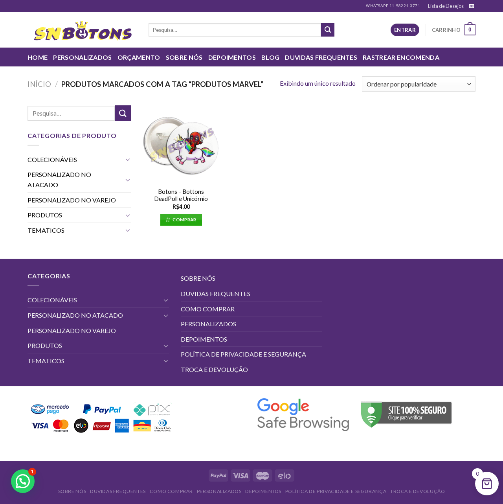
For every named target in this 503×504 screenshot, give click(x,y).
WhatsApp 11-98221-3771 (393, 6)
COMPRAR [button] (184, 219)
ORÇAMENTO (138, 57)
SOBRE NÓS (184, 57)
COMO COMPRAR (208, 309)
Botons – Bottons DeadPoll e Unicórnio (181, 195)
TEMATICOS (46, 230)
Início (39, 84)
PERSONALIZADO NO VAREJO (72, 200)
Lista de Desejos (446, 6)
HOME (38, 57)
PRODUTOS (45, 215)
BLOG (270, 57)
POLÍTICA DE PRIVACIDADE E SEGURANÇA (243, 354)
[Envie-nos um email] (471, 6)
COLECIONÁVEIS (52, 159)
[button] (23, 481)
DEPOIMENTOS (232, 57)
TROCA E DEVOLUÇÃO (214, 369)
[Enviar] (327, 30)
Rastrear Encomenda (401, 57)
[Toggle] (128, 159)
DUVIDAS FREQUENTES (321, 57)
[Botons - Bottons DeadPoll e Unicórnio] (181, 144)
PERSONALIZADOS (82, 57)
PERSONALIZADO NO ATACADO (59, 179)
